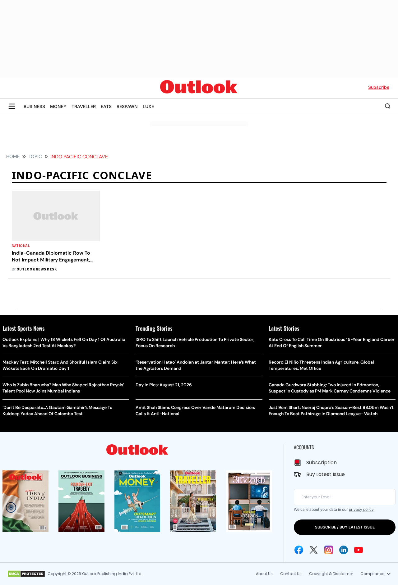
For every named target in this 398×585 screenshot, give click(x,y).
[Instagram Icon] (329, 550)
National (21, 245)
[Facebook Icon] (299, 550)
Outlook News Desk (36, 269)
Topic (35, 156)
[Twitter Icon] (314, 550)
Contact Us (291, 573)
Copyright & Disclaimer (331, 573)
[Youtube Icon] (358, 550)
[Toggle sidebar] (11, 106)
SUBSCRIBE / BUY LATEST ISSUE (345, 527)
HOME (13, 156)
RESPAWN (127, 106)
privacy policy (361, 509)
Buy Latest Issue (325, 474)
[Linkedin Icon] (344, 550)
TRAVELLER (84, 106)
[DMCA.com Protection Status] (26, 574)
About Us (264, 573)
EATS (106, 106)
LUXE (148, 106)
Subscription (321, 462)
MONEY (58, 106)
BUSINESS (34, 106)
